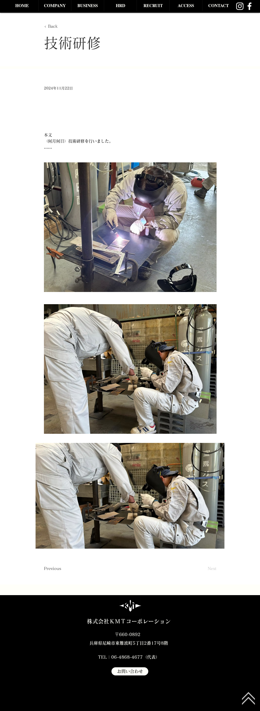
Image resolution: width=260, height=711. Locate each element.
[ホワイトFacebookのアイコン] (249, 6)
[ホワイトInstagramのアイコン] (240, 6)
